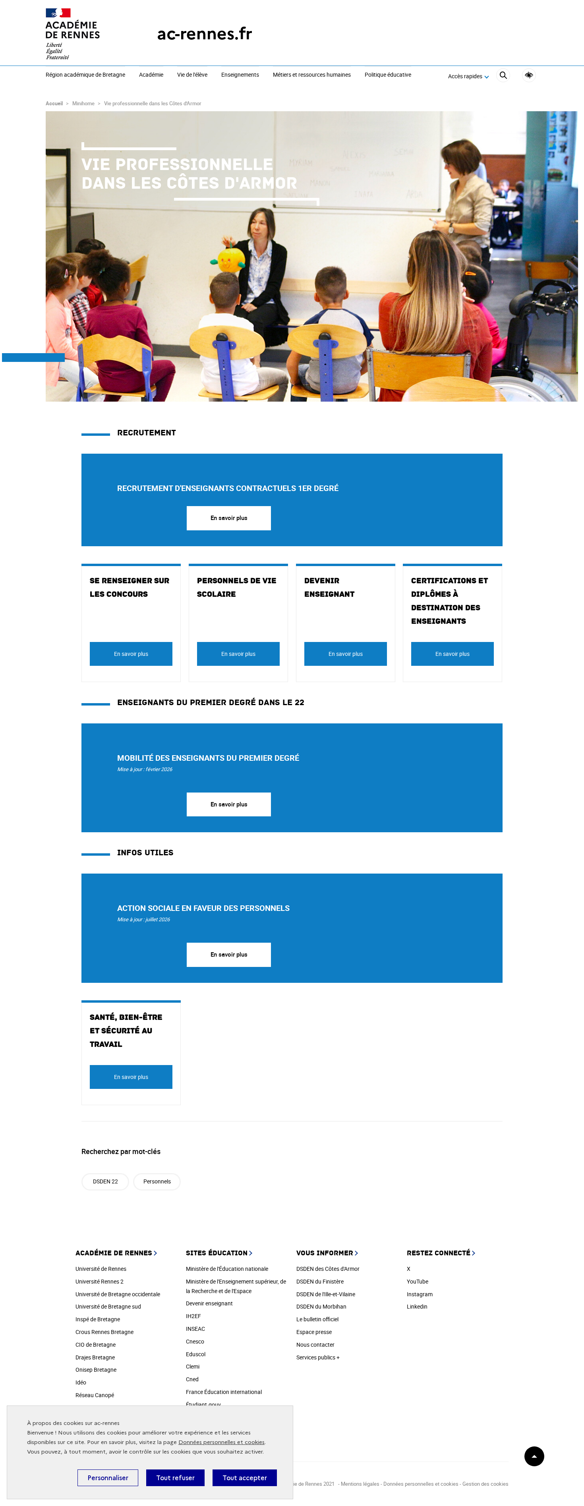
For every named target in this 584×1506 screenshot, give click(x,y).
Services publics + (318, 1357)
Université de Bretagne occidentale (117, 1294)
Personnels (157, 1181)
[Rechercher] (503, 76)
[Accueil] (85, 34)
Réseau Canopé (94, 1395)
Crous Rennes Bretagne (104, 1332)
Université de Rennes (100, 1268)
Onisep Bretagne (95, 1369)
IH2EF (193, 1316)
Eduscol (195, 1354)
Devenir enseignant (209, 1303)
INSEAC (195, 1328)
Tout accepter (244, 1478)
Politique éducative (388, 75)
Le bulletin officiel (317, 1319)
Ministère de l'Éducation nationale (227, 1268)
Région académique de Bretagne (85, 75)
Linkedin (417, 1306)
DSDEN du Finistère (320, 1281)
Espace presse (314, 1332)
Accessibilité (529, 75)
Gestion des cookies (485, 1483)
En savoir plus (229, 518)
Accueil (54, 103)
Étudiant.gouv (203, 1404)
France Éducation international (224, 1392)
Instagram (420, 1294)
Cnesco (195, 1341)
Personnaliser (107, 1478)
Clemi (192, 1366)
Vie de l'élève (192, 75)
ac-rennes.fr (204, 33)
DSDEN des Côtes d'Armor (328, 1268)
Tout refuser (175, 1478)
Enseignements (240, 75)
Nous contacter (315, 1344)
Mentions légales (360, 1483)
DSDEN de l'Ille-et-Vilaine (325, 1294)
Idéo (80, 1382)
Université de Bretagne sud (108, 1306)
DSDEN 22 (105, 1181)
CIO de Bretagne (95, 1344)
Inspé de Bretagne (97, 1319)
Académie (151, 75)
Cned (192, 1379)
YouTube (417, 1281)
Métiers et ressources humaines (312, 75)
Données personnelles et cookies (221, 1442)
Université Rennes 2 (99, 1281)
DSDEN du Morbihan (321, 1306)
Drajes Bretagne (95, 1357)
